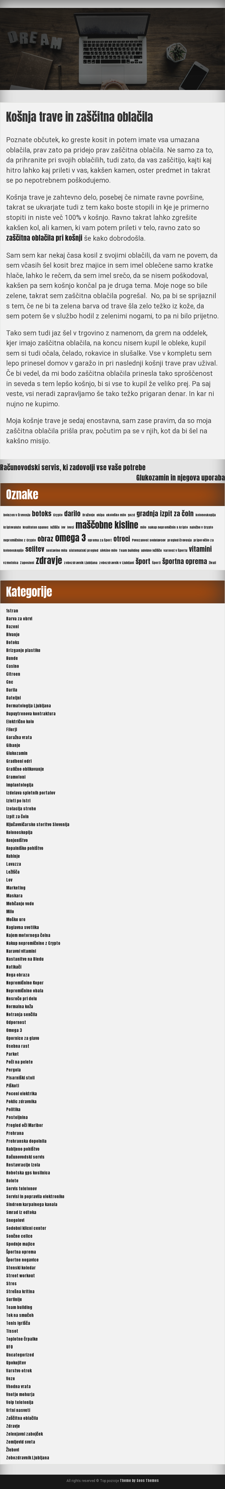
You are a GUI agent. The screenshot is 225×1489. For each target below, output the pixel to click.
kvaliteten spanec (35, 527)
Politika (13, 1109)
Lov (9, 880)
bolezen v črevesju (16, 514)
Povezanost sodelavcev (149, 540)
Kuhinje (13, 856)
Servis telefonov (21, 1189)
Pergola (13, 1070)
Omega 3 (14, 1030)
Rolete (12, 1181)
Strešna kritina (20, 1291)
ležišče (54, 527)
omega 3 (70, 538)
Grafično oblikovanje (25, 769)
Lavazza (13, 864)
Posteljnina (17, 1117)
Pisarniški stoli (20, 1078)
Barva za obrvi (19, 619)
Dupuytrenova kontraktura (31, 714)
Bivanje (13, 634)
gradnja (147, 513)
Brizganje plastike (23, 650)
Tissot (12, 1331)
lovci (70, 527)
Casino (12, 666)
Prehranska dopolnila (26, 1141)
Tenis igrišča (18, 1323)
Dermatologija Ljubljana (28, 706)
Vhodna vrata (18, 1386)
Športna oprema (21, 1252)
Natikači (13, 967)
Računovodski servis (25, 1157)
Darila (11, 690)
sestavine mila (56, 550)
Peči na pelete (19, 1062)
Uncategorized (20, 1355)
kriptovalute (12, 527)
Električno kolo (20, 722)
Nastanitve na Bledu (25, 959)
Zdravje (13, 1426)
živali (212, 562)
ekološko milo (116, 514)
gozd (131, 514)
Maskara (14, 896)
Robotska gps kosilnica (28, 1173)
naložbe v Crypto (201, 527)
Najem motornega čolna (28, 935)
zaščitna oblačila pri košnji (44, 238)
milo (143, 527)
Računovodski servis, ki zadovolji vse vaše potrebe (73, 467)
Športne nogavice (22, 1260)
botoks (41, 513)
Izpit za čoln (17, 817)
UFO (9, 1347)
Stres (11, 1284)
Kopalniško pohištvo (24, 848)
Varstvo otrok (19, 1371)
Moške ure (15, 919)
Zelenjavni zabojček (24, 1434)
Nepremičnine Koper (25, 983)
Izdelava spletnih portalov (30, 793)
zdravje (49, 560)
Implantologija (19, 785)
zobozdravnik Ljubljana (80, 562)
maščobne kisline (107, 525)
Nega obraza (18, 975)
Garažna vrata (19, 737)
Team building (129, 550)
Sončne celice (19, 1236)
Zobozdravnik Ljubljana (27, 1458)
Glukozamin (17, 753)
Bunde (12, 658)
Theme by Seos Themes (139, 1480)
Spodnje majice (20, 1244)
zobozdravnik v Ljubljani (116, 562)
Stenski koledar (21, 1268)
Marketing (15, 888)
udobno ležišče (151, 550)
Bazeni (12, 627)
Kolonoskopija (19, 832)
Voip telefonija (19, 1402)
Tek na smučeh (20, 1315)
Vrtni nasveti (18, 1410)
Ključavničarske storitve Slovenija (37, 824)
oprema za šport (100, 540)
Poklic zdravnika (21, 1102)
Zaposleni (27, 562)
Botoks (12, 642)
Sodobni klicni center (26, 1228)
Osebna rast (17, 1046)
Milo (10, 912)
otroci (121, 539)
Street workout (20, 1276)
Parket (12, 1054)
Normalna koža (19, 1007)
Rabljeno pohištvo (23, 1149)
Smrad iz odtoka (21, 1212)
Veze (10, 1379)
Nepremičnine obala (24, 991)
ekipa (100, 514)
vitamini (200, 549)
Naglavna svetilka (22, 927)
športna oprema (184, 561)
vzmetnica (10, 562)
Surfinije (14, 1299)
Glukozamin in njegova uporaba (180, 478)
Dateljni (13, 698)
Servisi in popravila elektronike (35, 1196)
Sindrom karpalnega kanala (31, 1204)
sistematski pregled (83, 550)
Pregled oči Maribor (24, 1125)
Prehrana (15, 1133)
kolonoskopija (205, 514)
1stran (12, 611)
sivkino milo (108, 550)
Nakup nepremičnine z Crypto (33, 943)
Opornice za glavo (22, 1038)
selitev (34, 549)
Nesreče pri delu (21, 999)
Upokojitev (16, 1363)
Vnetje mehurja (20, 1394)
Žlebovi (12, 1450)
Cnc (9, 682)
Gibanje (13, 745)
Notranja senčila (21, 1014)
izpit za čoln (177, 513)
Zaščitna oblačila (22, 1418)
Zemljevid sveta (20, 1442)
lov (63, 527)
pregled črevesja (179, 540)
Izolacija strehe (21, 809)
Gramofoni (15, 777)
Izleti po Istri (18, 801)
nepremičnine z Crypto (19, 540)
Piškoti (12, 1086)
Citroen (13, 674)
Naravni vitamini (21, 951)
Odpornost (16, 1022)
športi (156, 562)
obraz (45, 539)
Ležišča (13, 872)
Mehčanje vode (20, 904)
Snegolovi (15, 1220)
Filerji (11, 729)
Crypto (57, 514)
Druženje (88, 514)
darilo (72, 513)
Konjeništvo (17, 840)
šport (143, 561)
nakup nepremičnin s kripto (168, 527)
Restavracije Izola (23, 1165)
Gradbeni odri (19, 761)
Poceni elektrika (21, 1094)
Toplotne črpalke (22, 1339)
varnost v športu (175, 550)
